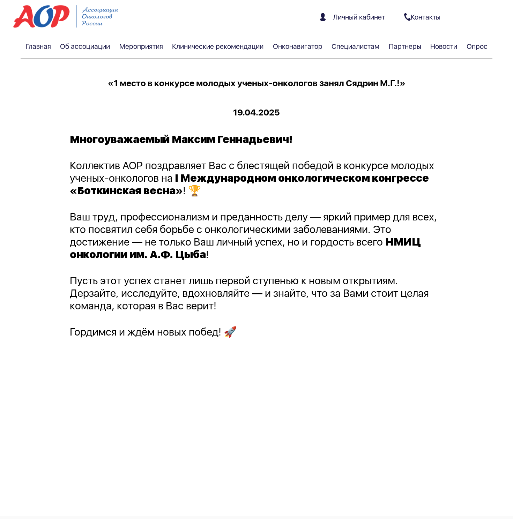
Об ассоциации (85, 46)
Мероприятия (141, 46)
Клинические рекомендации (217, 46)
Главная (38, 46)
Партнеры (405, 46)
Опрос (477, 46)
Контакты (425, 17)
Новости (443, 46)
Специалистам (355, 46)
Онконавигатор (297, 46)
